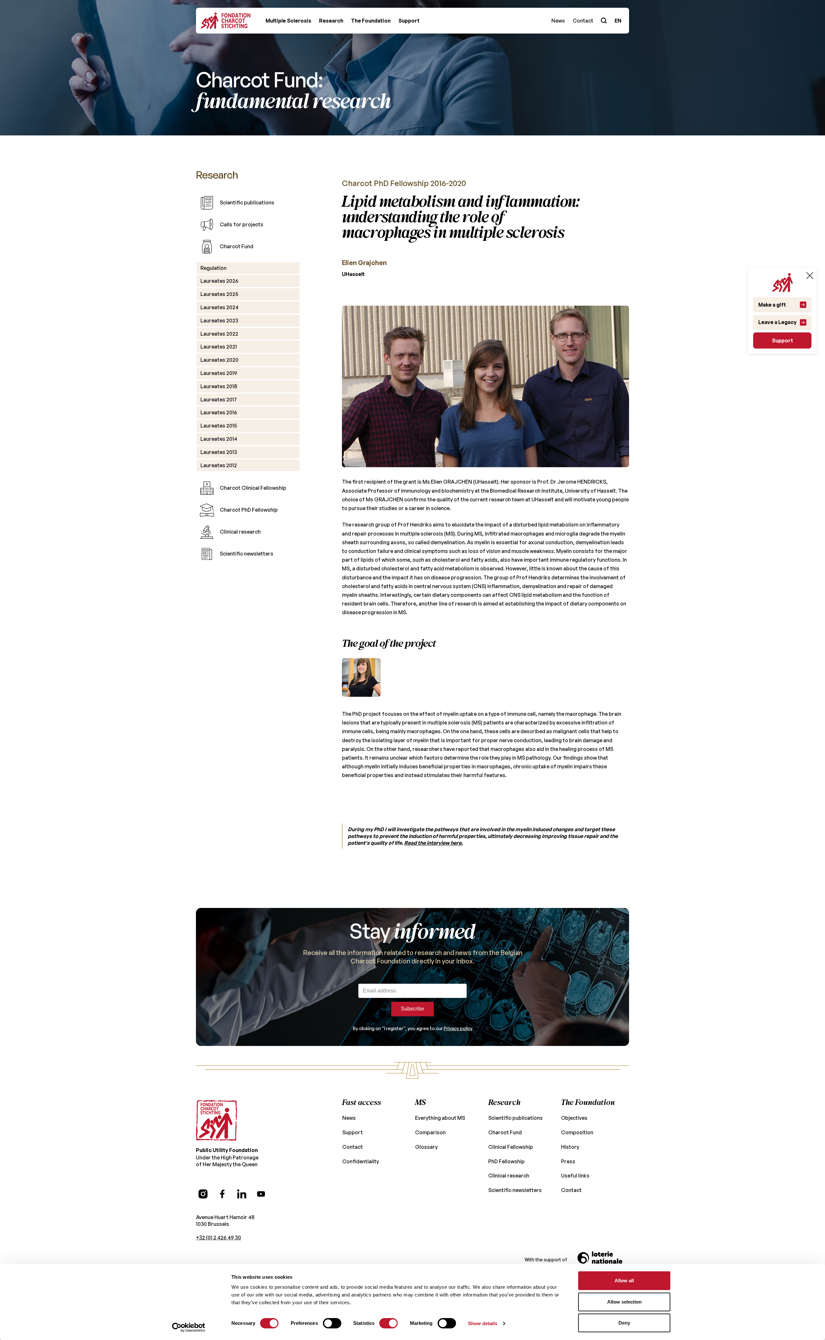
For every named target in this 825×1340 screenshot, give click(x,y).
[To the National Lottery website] (603, 1260)
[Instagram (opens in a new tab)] (203, 1194)
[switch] (332, 1323)
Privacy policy (458, 1028)
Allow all (624, 1280)
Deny (624, 1322)
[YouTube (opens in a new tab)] (261, 1194)
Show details (482, 1323)
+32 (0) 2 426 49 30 (218, 1237)
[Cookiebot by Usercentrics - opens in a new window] (188, 1327)
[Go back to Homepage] (225, 21)
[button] (288, 21)
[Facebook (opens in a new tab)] (222, 1194)
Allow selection (624, 1302)
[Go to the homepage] (216, 1120)
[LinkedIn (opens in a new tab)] (242, 1194)
